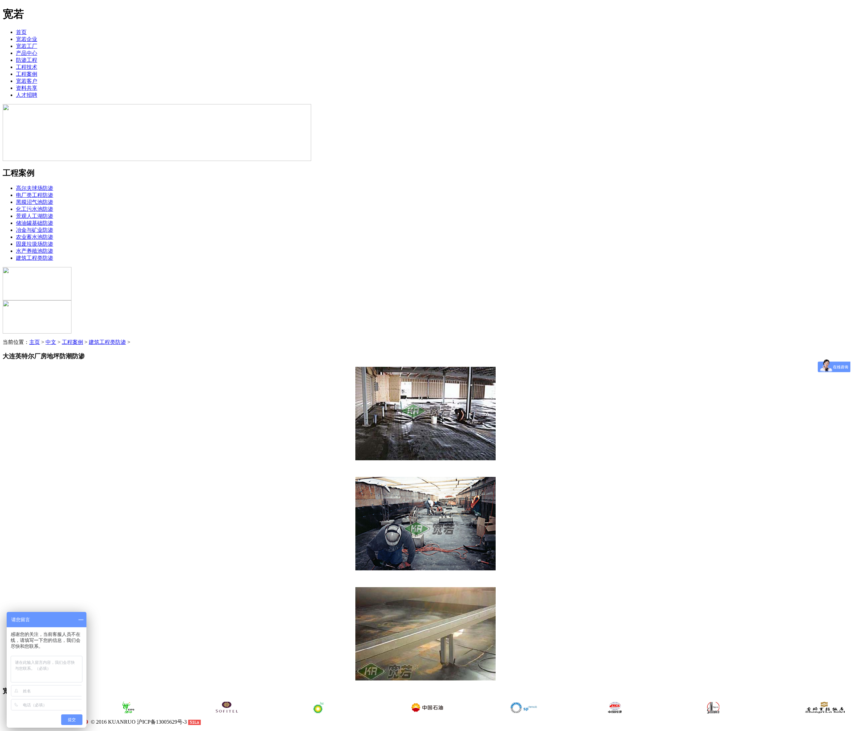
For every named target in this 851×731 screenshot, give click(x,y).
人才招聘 (26, 95)
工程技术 (26, 67)
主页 (34, 342)
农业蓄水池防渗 (34, 237)
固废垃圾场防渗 (34, 244)
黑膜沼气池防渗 (34, 202)
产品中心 (26, 53)
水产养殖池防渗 (34, 251)
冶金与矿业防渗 (34, 230)
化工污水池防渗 (34, 209)
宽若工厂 (26, 46)
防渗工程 (26, 60)
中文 (51, 342)
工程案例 (26, 74)
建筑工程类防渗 (34, 258)
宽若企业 (26, 39)
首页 (21, 32)
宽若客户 (26, 81)
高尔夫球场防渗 (34, 188)
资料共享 (26, 88)
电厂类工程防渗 (34, 195)
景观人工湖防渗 (34, 216)
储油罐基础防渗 (34, 223)
